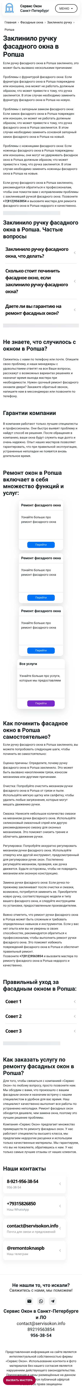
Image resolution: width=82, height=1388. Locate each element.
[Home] (9, 8)
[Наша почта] (29, 1301)
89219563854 (41, 1329)
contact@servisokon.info (41, 1323)
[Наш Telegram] (52, 1301)
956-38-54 (41, 1335)
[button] (41, 252)
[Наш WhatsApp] (41, 1301)
